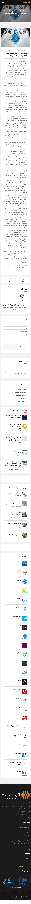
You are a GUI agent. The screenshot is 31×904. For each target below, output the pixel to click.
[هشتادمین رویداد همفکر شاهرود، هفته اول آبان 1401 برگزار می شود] (24, 426)
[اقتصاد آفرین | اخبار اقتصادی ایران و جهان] (24, 737)
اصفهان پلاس (17, 753)
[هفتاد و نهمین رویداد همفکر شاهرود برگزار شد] (24, 514)
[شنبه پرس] (24, 718)
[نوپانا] (24, 673)
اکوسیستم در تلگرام (21, 818)
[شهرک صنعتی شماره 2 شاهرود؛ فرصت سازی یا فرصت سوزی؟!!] (24, 504)
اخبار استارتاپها (22, 398)
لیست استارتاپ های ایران (23, 838)
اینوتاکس (18, 662)
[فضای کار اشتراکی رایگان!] (24, 495)
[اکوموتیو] (24, 591)
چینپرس (19, 580)
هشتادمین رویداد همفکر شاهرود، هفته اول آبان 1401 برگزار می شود (14, 426)
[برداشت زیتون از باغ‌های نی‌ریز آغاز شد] (24, 525)
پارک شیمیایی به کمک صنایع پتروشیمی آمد (13, 452)
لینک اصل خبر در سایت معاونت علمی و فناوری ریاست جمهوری (17, 266)
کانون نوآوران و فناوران (16, 430)
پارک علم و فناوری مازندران (15, 469)
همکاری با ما (26, 864)
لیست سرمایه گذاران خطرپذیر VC (21, 843)
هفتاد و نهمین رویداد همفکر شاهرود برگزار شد (13, 513)
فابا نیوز (19, 680)
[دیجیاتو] (24, 636)
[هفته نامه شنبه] (24, 618)
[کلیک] (24, 645)
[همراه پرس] (24, 700)
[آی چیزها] (24, 609)
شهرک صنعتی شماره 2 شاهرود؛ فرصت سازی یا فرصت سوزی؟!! (13, 503)
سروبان (19, 527)
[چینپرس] (24, 582)
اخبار (14, 15)
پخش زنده (27, 849)
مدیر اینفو (19, 455)
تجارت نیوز (18, 562)
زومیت (19, 445)
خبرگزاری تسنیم (17, 689)
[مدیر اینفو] (24, 709)
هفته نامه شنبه (17, 616)
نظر (10, 50)
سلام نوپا (18, 744)
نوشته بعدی (10, 280)
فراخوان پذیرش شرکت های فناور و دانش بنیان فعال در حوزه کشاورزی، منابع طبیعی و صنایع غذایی (13, 464)
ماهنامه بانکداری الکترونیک (14, 726)
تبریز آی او (18, 771)
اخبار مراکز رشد (22, 401)
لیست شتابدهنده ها (24, 830)
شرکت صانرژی (18, 495)
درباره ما (28, 858)
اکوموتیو (19, 589)
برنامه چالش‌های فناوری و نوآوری (14, 763)
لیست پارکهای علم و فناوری (23, 833)
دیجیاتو (19, 635)
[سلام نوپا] (24, 746)
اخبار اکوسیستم (22, 389)
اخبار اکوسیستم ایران (24, 827)
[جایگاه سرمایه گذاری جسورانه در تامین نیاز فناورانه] (24, 417)
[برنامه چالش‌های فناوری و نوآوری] (24, 764)
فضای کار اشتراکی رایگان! (14, 493)
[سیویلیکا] (23, 881)
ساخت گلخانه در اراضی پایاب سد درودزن (13, 535)
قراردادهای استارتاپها (24, 846)
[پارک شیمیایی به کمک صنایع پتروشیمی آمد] (24, 453)
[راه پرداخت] (24, 572)
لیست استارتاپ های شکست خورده (20, 841)
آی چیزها (18, 607)
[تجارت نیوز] (24, 563)
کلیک (19, 644)
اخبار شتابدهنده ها (21, 395)
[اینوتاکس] (24, 664)
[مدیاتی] (24, 655)
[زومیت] (24, 627)
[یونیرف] (8, 881)
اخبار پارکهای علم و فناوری (19, 392)
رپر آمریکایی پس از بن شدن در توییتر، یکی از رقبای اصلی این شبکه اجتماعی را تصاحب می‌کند (13, 439)
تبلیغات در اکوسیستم (24, 866)
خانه (18, 15)
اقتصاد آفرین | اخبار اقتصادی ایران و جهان (13, 736)
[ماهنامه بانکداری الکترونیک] (24, 727)
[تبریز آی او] (24, 773)
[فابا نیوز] (24, 682)
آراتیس (19, 598)
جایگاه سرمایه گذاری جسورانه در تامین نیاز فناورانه (13, 416)
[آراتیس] (24, 600)
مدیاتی (19, 653)
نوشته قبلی (22, 280)
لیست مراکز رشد (25, 835)
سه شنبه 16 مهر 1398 (20, 50)
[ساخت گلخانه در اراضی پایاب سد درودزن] (24, 536)
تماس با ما (27, 861)
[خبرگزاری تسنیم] (24, 691)
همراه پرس (18, 698)
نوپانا (19, 671)
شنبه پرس (18, 717)
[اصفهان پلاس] (24, 755)
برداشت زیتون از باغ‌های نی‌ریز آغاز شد (13, 524)
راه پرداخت (18, 571)
